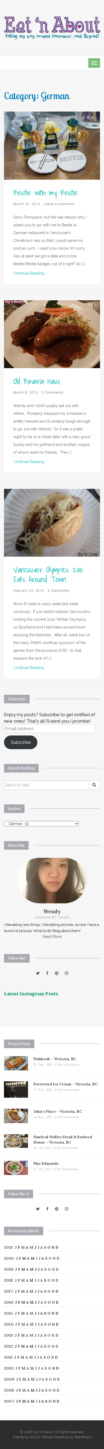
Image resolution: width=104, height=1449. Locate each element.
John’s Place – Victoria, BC (57, 1111)
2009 (9, 1379)
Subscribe (21, 742)
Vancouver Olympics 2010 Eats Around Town (48, 574)
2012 (8, 1346)
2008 (9, 1390)
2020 (9, 1258)
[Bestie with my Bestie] (52, 145)
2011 (8, 1357)
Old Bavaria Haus (36, 381)
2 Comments (59, 591)
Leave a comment (59, 204)
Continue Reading (28, 273)
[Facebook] (47, 973)
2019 (8, 1269)
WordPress (82, 1437)
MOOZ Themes (41, 1437)
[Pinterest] (57, 973)
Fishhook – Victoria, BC (54, 1058)
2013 (8, 1335)
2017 (8, 1291)
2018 (8, 1280)
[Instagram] (66, 973)
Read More (52, 936)
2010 (8, 1368)
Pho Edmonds (45, 1163)
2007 (9, 1401)
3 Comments (52, 392)
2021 (8, 1247)
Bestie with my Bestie (45, 192)
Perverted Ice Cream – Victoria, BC (65, 1084)
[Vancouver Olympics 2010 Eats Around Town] (52, 522)
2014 (8, 1324)
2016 (8, 1302)
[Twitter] (38, 973)
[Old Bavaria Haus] (52, 334)
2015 (8, 1313)
